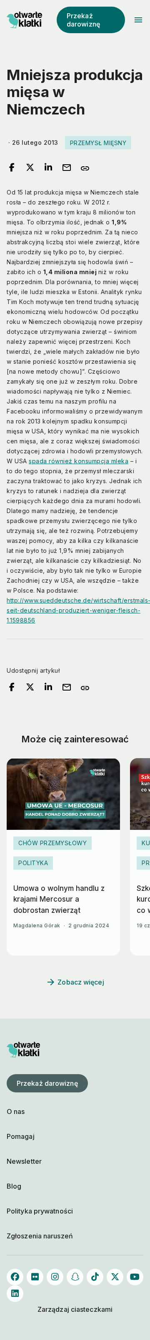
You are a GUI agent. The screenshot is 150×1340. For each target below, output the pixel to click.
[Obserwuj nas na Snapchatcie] (75, 1277)
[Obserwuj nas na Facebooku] (15, 1277)
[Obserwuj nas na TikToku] (95, 1277)
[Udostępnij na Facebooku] (12, 168)
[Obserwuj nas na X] (115, 1277)
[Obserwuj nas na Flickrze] (35, 1277)
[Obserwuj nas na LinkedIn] (15, 1293)
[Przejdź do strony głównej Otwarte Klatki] (23, 20)
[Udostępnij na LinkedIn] (48, 168)
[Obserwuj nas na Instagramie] (55, 1277)
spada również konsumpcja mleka (78, 461)
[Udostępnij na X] (30, 168)
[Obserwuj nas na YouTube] (135, 1277)
